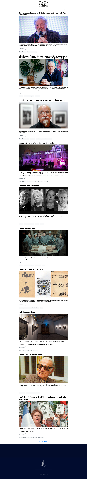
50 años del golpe (22, 51)
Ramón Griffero (37, 265)
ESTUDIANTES (56, 9)
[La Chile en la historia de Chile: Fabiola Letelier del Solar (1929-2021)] (43, 413)
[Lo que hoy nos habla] (43, 242)
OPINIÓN (33, 9)
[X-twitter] (62, 9)
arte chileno (32, 138)
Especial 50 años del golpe (31, 51)
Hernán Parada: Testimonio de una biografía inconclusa (42, 100)
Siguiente (46, 441)
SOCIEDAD (24, 9)
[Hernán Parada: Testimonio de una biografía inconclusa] (43, 115)
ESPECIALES (50, 9)
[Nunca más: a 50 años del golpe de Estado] (43, 157)
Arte (28, 138)
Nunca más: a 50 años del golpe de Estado (36, 143)
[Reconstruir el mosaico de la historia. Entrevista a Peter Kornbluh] (43, 29)
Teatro (43, 265)
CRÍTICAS (37, 9)
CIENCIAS (28, 9)
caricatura (21, 307)
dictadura (21, 96)
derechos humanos (22, 437)
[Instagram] (64, 9)
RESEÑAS (41, 9)
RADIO (46, 9)
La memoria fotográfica (29, 185)
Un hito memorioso (27, 312)
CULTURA (19, 9)
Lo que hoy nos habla (27, 228)
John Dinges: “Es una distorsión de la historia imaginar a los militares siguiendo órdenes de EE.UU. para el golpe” (43, 57)
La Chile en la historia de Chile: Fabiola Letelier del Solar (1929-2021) (43, 398)
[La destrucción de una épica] (43, 369)
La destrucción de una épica (30, 354)
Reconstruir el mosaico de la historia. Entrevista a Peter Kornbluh (42, 14)
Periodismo (37, 96)
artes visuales (38, 138)
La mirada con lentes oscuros (31, 269)
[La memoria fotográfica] (43, 200)
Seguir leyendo (22, 48)
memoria (46, 181)
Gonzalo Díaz (35, 350)
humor (42, 307)
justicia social (40, 437)
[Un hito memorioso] (43, 326)
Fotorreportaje (40, 181)
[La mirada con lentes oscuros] (43, 284)
